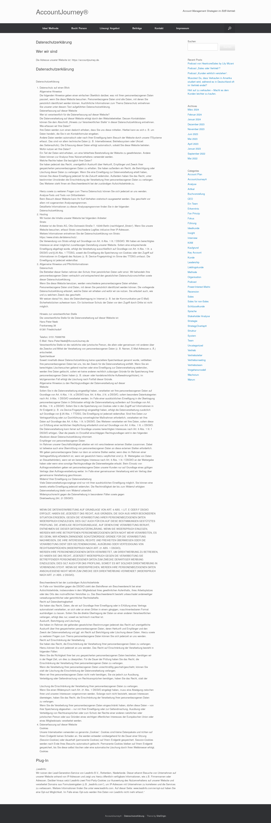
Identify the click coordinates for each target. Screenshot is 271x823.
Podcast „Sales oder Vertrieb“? (204, 68)
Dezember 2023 (196, 124)
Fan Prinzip (194, 213)
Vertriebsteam (195, 365)
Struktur (192, 330)
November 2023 (196, 129)
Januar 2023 (194, 148)
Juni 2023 (193, 134)
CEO (190, 198)
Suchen (192, 41)
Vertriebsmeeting (197, 360)
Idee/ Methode (50, 28)
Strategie (192, 321)
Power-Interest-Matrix (199, 286)
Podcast (192, 281)
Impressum (182, 28)
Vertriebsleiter (195, 355)
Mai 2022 (192, 158)
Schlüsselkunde (196, 306)
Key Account (194, 252)
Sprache (192, 311)
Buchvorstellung (196, 194)
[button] (229, 28)
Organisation (194, 277)
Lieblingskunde (196, 267)
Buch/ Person (79, 28)
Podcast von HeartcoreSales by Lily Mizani (211, 63)
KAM (190, 242)
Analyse (192, 184)
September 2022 (196, 153)
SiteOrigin (161, 815)
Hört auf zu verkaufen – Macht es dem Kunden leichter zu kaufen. (208, 92)
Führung (192, 223)
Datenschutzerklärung (134, 815)
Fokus (191, 218)
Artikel (191, 189)
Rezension (193, 291)
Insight (191, 233)
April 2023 (193, 144)
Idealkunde (193, 228)
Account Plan (195, 174)
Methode (192, 272)
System (192, 335)
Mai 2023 (192, 139)
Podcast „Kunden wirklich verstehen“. (207, 73)
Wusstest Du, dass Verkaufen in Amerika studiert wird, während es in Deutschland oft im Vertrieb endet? (211, 81)
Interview (192, 238)
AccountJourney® (197, 179)
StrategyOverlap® (197, 326)
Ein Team (193, 203)
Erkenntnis (193, 208)
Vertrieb (192, 350)
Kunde (191, 257)
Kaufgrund (193, 247)
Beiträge (137, 28)
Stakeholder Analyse (199, 316)
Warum (191, 379)
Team (191, 340)
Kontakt (159, 28)
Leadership (193, 262)
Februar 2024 (195, 114)
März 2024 (193, 109)
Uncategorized (195, 345)
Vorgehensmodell (197, 369)
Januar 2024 (194, 119)
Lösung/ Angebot (109, 28)
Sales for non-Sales (198, 301)
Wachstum (193, 374)
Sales (191, 296)
